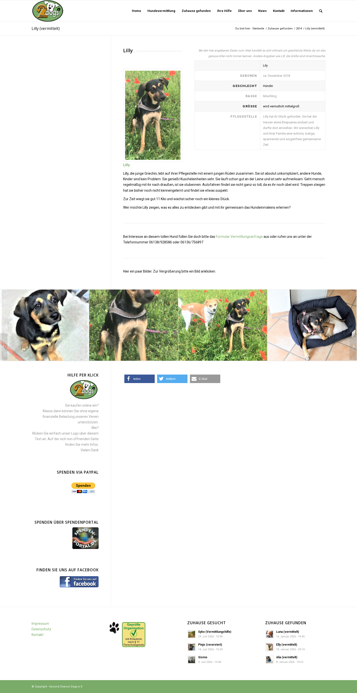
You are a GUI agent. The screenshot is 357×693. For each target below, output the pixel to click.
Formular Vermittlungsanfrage (239, 237)
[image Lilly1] (44, 325)
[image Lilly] (133, 325)
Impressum (40, 623)
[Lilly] (152, 115)
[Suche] (320, 11)
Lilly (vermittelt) (46, 28)
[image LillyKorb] (312, 325)
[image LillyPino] (222, 325)
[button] (139, 379)
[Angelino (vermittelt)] (4, 346)
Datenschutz (41, 629)
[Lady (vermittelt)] (353, 346)
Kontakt (37, 635)
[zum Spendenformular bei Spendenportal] (85, 548)
